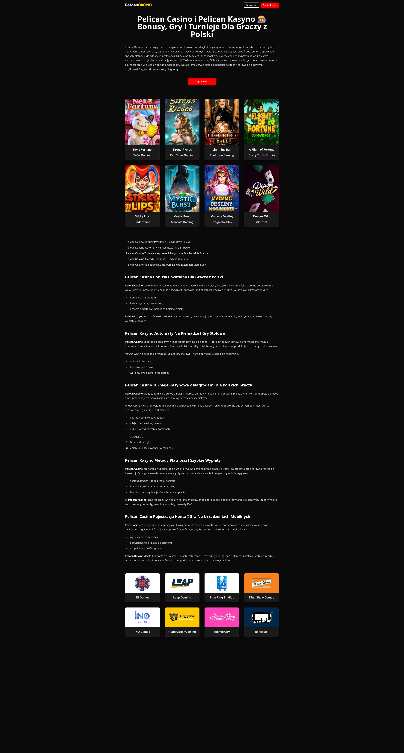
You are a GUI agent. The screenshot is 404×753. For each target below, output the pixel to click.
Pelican (138, 5)
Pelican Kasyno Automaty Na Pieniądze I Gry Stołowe (158, 247)
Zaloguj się (251, 5)
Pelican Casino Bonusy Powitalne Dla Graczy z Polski (158, 241)
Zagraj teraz (201, 81)
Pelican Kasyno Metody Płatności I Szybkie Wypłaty (157, 259)
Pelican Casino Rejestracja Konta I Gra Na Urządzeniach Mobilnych (166, 264)
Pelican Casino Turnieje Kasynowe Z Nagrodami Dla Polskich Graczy (167, 253)
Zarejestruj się (269, 5)
